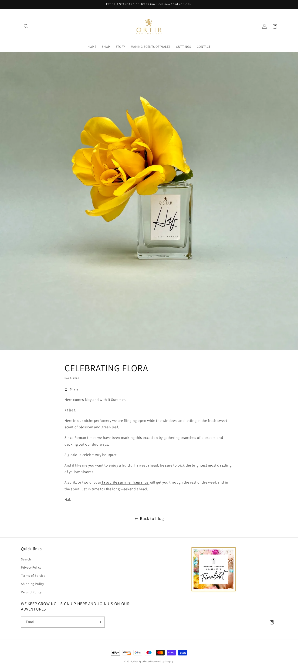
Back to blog (152, 518)
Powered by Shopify (162, 661)
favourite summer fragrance (125, 482)
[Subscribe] (99, 622)
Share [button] (74, 389)
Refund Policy (31, 592)
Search (26, 559)
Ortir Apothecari (142, 661)
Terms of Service (33, 575)
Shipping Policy (32, 584)
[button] (26, 26)
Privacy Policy (31, 567)
